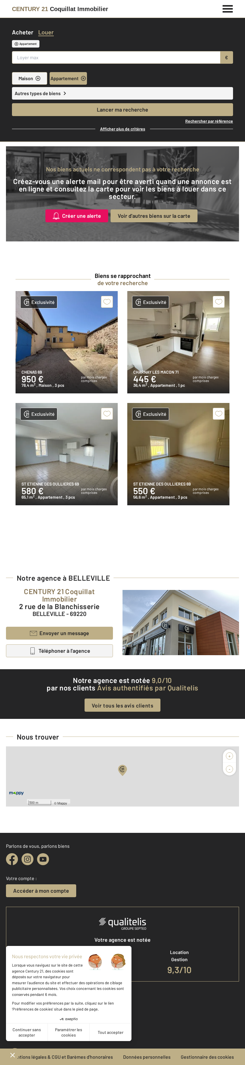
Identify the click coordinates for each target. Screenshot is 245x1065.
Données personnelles (147, 1057)
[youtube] (43, 859)
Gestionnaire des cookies (207, 1057)
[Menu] (228, 8)
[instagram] (27, 859)
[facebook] (12, 859)
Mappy (62, 803)
